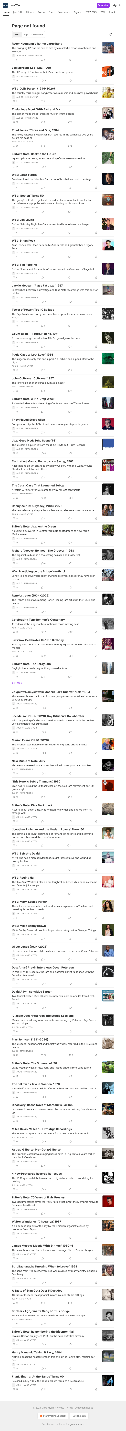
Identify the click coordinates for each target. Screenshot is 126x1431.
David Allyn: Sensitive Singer (32, 991)
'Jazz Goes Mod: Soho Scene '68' (34, 440)
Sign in (117, 5)
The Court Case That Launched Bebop (38, 485)
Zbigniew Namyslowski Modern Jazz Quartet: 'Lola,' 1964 (51, 692)
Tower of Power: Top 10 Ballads (33, 309)
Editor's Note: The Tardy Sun (31, 664)
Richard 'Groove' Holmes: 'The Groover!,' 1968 (43, 550)
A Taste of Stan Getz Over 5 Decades (37, 1290)
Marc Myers (35, 55)
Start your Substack (54, 1415)
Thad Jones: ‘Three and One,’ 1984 (35, 130)
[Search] (111, 34)
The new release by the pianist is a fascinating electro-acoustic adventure (53, 510)
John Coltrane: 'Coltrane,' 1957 (33, 378)
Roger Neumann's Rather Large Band (37, 43)
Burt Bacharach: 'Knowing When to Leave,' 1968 (44, 1266)
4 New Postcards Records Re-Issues (37, 1173)
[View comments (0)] (43, 212)
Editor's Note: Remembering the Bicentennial (43, 1331)
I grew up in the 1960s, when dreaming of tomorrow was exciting (49, 158)
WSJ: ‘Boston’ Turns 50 (28, 195)
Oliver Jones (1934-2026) (30, 946)
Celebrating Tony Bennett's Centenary (38, 619)
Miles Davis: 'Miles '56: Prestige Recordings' (42, 1129)
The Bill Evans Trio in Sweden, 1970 (36, 1084)
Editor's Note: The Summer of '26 (34, 1063)
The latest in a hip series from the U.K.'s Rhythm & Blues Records (48, 444)
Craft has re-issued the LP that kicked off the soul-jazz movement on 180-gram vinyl (53, 787)
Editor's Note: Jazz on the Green (34, 526)
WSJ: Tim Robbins (24, 264)
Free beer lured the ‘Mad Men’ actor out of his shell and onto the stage (51, 179)
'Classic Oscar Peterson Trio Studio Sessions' (43, 1015)
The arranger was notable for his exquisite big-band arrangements (49, 744)
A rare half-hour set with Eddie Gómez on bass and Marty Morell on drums (54, 1088)
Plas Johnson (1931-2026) (30, 1039)
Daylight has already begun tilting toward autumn (40, 668)
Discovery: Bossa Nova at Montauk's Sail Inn (42, 1105)
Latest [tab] (17, 34)
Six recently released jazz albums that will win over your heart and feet (51, 765)
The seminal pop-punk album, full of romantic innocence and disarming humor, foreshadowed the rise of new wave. (52, 835)
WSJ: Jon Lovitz (23, 219)
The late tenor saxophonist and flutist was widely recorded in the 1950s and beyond (54, 1045)
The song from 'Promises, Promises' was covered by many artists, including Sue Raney (54, 1272)
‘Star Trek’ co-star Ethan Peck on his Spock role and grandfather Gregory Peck (52, 246)
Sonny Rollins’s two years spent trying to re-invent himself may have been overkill (53, 577)
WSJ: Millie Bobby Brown (29, 925)
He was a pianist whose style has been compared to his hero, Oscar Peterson (55, 951)
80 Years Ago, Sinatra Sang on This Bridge (41, 1311)
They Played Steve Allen (28, 419)
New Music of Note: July (28, 761)
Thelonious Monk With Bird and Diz (36, 109)
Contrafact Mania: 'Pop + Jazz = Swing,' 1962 (43, 461)
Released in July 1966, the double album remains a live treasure (48, 1380)
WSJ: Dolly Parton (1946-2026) (33, 88)
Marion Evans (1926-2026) (30, 740)
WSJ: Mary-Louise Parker (29, 901)
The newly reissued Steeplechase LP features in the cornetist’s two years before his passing (52, 136)
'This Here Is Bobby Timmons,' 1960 (36, 781)
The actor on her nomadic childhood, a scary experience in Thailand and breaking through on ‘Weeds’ (52, 907)
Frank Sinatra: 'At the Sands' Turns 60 (38, 1376)
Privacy (60, 1407)
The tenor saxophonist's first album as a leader (38, 382)
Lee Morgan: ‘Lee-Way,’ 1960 (31, 67)
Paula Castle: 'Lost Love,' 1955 (32, 354)
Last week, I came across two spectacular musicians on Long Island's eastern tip (55, 1111)
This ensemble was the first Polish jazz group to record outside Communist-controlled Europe (54, 698)
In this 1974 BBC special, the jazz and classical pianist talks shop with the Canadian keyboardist (53, 973)
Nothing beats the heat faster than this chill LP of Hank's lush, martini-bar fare (53, 1358)
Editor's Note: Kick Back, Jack (32, 805)
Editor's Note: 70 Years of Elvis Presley (38, 1197)
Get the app (79, 1415)
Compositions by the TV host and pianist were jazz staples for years (50, 424)
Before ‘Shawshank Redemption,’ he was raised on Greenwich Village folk (53, 269)
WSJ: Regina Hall (23, 877)
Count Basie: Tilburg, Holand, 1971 (35, 333)
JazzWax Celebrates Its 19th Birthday (38, 640)
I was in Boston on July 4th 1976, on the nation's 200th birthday (48, 1336)
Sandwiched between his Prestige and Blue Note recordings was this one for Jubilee (55, 291)
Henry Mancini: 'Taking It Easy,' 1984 (37, 1352)
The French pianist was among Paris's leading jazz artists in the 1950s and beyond (53, 601)
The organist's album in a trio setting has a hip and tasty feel (46, 554)
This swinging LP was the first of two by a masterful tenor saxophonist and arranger (54, 49)
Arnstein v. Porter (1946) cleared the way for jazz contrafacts (46, 489)
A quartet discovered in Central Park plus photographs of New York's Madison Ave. (50, 532)
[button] (6, 12)
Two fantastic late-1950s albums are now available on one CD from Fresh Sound (53, 997)
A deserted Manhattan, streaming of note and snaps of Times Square (50, 403)
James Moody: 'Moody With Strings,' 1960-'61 (43, 1245)
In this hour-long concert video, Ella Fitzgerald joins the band (46, 338)
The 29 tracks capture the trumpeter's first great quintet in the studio (50, 1133)
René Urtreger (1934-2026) (31, 595)
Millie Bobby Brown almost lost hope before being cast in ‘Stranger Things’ (54, 930)
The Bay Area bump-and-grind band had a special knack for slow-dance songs (52, 315)
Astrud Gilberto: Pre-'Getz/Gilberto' (36, 1149)
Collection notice (84, 1407)
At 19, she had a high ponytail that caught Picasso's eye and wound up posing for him (51, 859)
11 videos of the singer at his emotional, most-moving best (45, 624)
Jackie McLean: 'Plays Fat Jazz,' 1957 (37, 285)
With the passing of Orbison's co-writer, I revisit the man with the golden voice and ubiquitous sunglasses (53, 722)
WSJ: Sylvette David (26, 853)
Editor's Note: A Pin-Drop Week (33, 399)
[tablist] (28, 34)
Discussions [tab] (37, 34)
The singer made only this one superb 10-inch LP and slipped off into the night (53, 360)
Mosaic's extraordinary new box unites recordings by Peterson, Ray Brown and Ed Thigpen (54, 1021)
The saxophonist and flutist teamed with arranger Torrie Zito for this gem (53, 1250)
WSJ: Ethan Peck (23, 240)
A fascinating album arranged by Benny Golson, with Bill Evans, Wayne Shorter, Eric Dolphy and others (52, 467)
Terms (69, 1407)
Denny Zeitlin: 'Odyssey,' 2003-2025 (37, 506)
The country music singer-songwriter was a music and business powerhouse (55, 92)
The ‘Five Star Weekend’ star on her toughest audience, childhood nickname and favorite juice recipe (54, 883)
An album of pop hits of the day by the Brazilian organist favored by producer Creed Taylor (50, 1227)
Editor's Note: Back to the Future (34, 154)
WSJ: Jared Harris (24, 174)
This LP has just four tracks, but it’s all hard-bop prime (42, 72)
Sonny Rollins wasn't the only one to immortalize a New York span (49, 1315)
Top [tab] (26, 34)
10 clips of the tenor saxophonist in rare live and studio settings (48, 1295)
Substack (47, 1424)
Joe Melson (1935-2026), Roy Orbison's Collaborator (48, 716)
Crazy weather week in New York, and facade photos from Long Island (51, 1067)
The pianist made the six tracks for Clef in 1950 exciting (43, 113)
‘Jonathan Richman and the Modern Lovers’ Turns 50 (48, 829)
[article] (63, 52)
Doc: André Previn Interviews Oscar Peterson (43, 967)
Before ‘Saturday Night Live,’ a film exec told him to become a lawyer (51, 224)
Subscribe (103, 5)
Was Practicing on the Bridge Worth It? (38, 571)
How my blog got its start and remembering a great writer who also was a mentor (53, 646)
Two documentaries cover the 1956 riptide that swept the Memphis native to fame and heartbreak (55, 1203)
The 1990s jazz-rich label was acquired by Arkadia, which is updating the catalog (53, 1179)
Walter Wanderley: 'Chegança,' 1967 (36, 1221)
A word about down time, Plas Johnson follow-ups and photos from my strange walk (52, 811)
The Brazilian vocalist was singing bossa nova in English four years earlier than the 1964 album (53, 1155)
